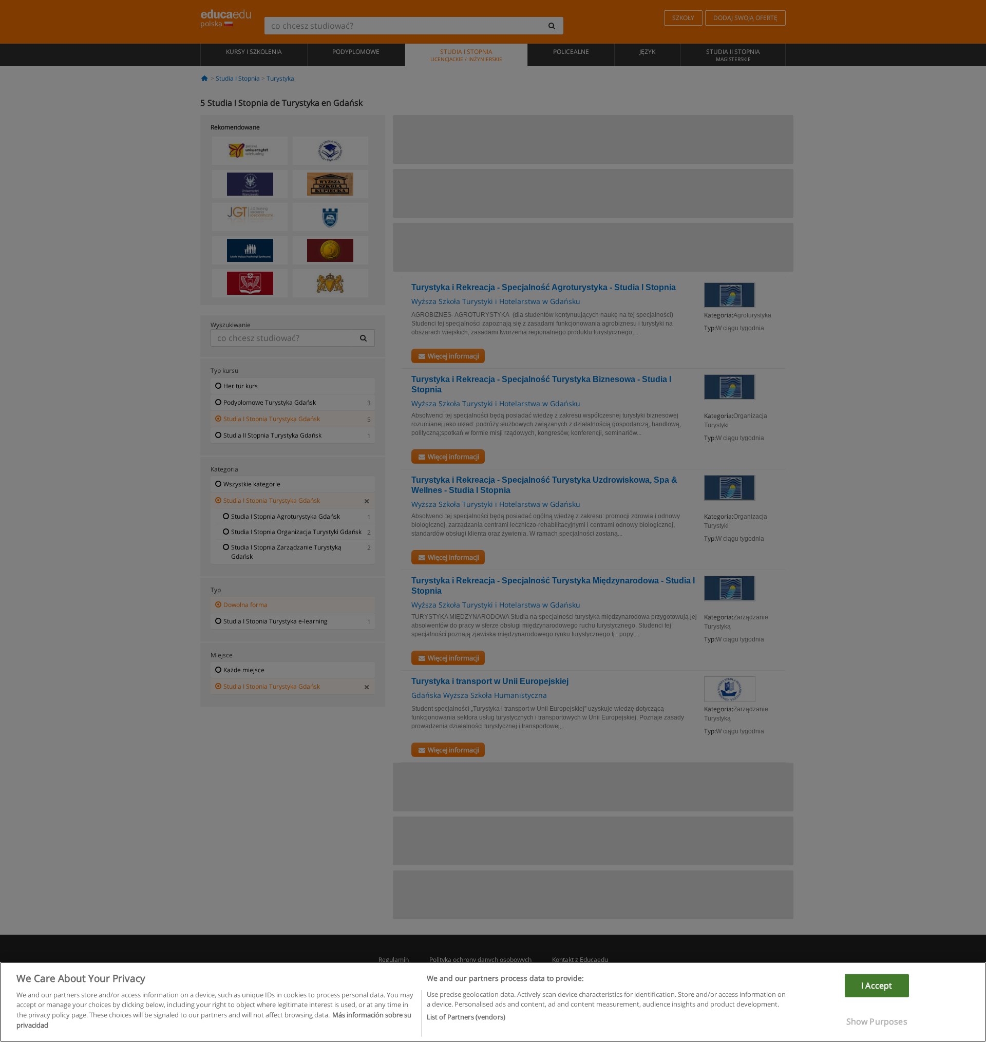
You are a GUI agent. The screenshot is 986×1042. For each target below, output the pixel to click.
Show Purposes (876, 1021)
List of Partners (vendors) (466, 1016)
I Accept (876, 985)
